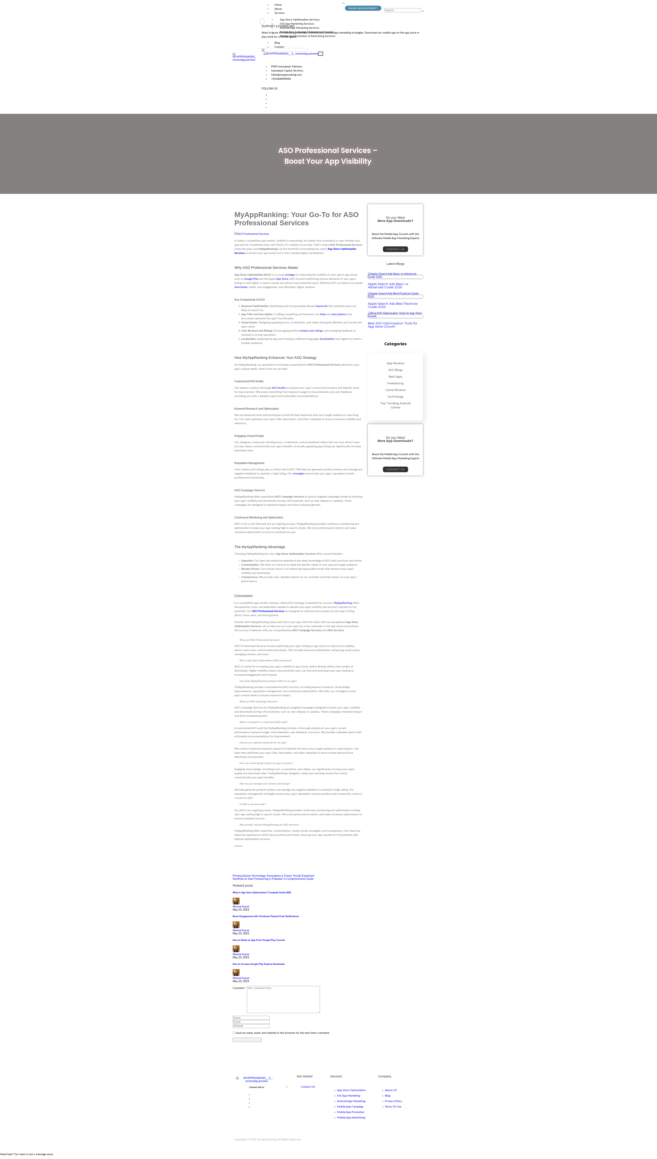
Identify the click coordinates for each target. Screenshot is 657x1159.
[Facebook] (269, 95)
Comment (239, 988)
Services (279, 13)
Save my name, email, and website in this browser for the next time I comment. (283, 1033)
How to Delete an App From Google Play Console (259, 940)
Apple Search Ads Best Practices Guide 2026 (393, 305)
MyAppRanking (342, 603)
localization (327, 339)
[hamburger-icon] (343, 3)
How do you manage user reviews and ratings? (265, 783)
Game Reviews (395, 390)
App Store (282, 279)
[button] (298, 640)
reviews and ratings (311, 330)
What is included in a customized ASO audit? (264, 722)
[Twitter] (269, 99)
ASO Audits (279, 388)
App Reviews (395, 363)
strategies (299, 473)
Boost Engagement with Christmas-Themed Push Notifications (266, 916)
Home (278, 4)
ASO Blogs (395, 370)
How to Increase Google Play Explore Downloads (259, 964)
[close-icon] (262, 21)
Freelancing (395, 383)
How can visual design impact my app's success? (266, 763)
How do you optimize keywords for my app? (263, 742)
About (278, 9)
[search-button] (423, 11)
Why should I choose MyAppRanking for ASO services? (269, 824)
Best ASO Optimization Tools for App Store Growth (392, 325)
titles (323, 314)
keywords (322, 306)
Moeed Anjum (241, 906)
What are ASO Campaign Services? (259, 701)
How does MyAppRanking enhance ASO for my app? (268, 681)
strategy (290, 274)
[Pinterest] (269, 103)
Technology (395, 396)
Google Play (251, 279)
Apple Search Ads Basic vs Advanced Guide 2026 (388, 285)
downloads (241, 287)
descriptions (339, 314)
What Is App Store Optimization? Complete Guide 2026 (262, 892)
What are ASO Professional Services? (260, 640)
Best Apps (395, 376)
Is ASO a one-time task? (253, 804)
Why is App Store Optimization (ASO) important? (266, 660)
